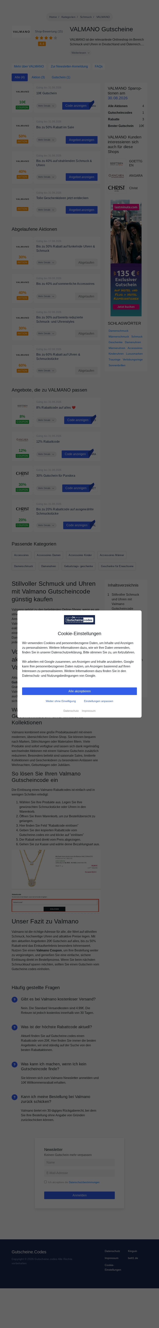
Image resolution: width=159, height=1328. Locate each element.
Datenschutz (71, 710)
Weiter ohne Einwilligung (61, 701)
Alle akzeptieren (79, 691)
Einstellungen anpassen (98, 701)
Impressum (89, 710)
